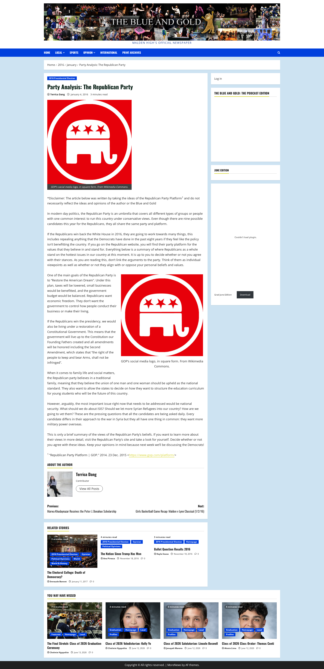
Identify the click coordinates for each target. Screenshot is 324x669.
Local (58, 53)
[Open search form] (279, 52)
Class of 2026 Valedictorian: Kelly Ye (128, 643)
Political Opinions (60, 558)
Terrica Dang (57, 94)
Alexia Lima (230, 648)
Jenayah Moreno (174, 648)
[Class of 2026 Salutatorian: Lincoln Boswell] (191, 620)
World (77, 558)
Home (47, 53)
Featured (56, 634)
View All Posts (89, 489)
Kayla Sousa (163, 553)
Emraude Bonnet (58, 581)
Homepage (191, 541)
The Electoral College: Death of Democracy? (66, 574)
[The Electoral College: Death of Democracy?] (72, 551)
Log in (218, 78)
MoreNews (174, 665)
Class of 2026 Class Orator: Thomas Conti (248, 643)
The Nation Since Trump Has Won (121, 553)
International (108, 53)
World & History (59, 563)
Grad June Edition (223, 294)
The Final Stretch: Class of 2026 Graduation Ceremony (74, 645)
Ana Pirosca (109, 558)
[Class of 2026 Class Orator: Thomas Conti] (249, 620)
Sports (74, 53)
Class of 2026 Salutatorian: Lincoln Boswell (191, 643)
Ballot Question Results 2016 (172, 549)
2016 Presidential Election (62, 78)
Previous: (81, 508)
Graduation (115, 629)
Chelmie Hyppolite (59, 652)
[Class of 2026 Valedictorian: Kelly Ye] (132, 620)
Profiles (113, 634)
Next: (170, 508)
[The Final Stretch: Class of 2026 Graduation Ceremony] (74, 620)
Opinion (88, 53)
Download (245, 294)
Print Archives (131, 53)
